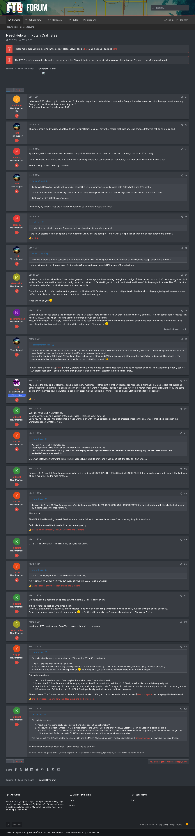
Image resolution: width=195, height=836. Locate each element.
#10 (185, 380)
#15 (185, 539)
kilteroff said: (38, 439)
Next (18, 90)
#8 (186, 310)
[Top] (184, 824)
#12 (185, 433)
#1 (186, 97)
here (86, 49)
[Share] (182, 97)
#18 (185, 622)
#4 (186, 175)
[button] (43, 19)
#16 (185, 564)
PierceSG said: (38, 181)
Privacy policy (162, 824)
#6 (186, 248)
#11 (185, 409)
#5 (186, 216)
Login (133, 800)
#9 (186, 339)
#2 (186, 124)
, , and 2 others (58, 529)
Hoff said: (36, 222)
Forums (72, 805)
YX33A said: (37, 714)
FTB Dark (17, 824)
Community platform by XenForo (35, 832)
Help (172, 824)
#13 (185, 469)
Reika (59, 367)
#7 (186, 275)
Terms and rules (146, 824)
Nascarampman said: (41, 344)
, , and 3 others (56, 585)
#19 (185, 646)
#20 (185, 709)
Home (71, 800)
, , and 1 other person (63, 699)
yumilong (13, 39)
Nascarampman (145, 694)
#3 (186, 149)
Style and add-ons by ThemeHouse (82, 832)
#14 (185, 493)
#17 (185, 595)
